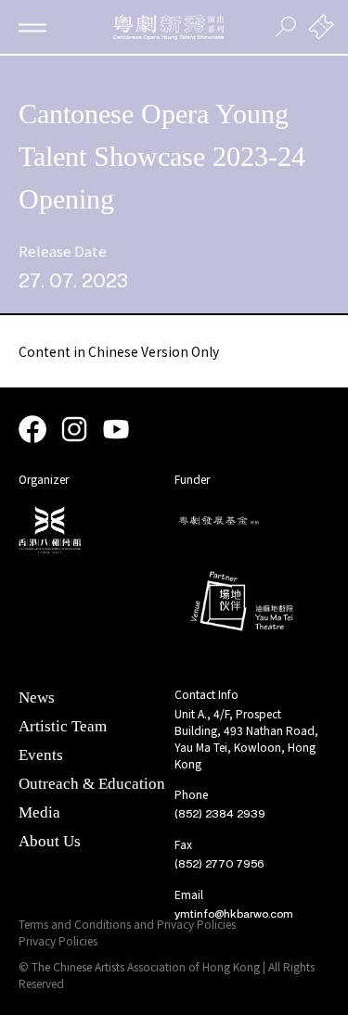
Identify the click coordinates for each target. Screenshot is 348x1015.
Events (41, 755)
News (37, 697)
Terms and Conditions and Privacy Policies (127, 924)
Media (39, 812)
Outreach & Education (92, 784)
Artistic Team (63, 726)
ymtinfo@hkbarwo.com (233, 913)
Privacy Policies (58, 940)
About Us (50, 841)
